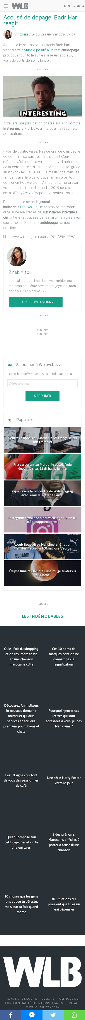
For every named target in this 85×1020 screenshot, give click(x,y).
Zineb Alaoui (30, 34)
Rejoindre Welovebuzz (35, 302)
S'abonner (42, 396)
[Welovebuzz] (20, 6)
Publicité (47, 998)
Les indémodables (42, 616)
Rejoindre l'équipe (22, 998)
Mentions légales (48, 1003)
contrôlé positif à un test (41, 50)
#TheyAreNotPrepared (31, 193)
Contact (73, 1003)
